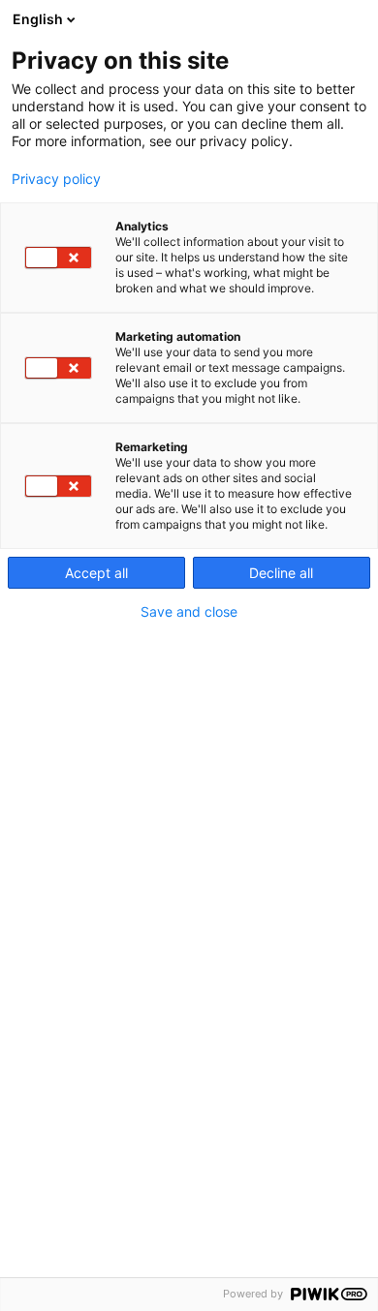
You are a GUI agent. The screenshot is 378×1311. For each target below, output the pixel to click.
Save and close (189, 612)
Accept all (96, 572)
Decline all (281, 572)
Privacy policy (56, 179)
